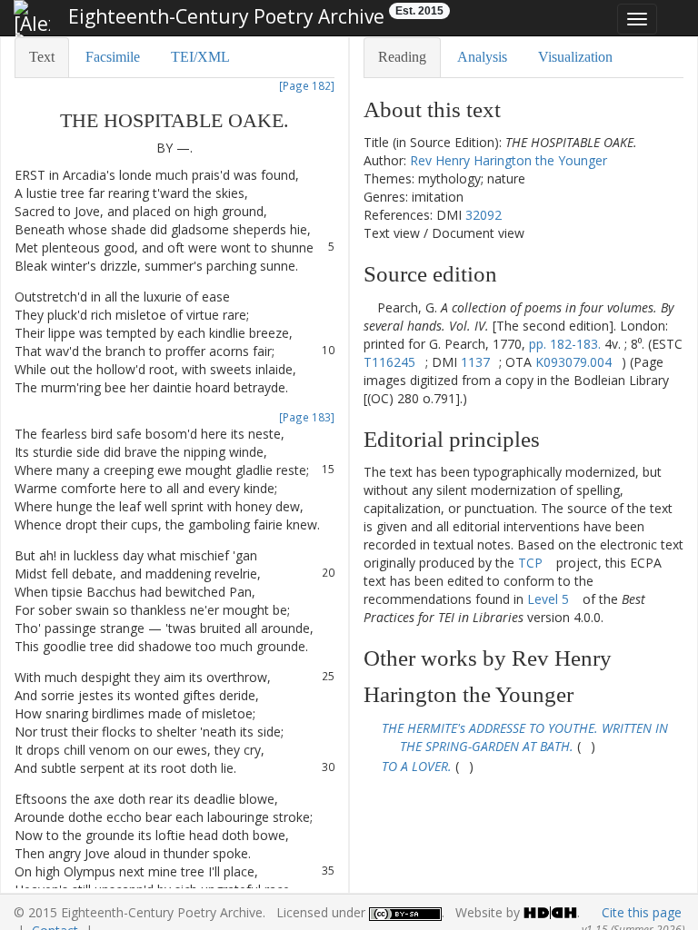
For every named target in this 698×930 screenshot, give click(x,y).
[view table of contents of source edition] (369, 307)
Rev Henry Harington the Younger (508, 160)
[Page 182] (306, 85)
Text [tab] (42, 56)
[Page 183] (306, 417)
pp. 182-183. (565, 343)
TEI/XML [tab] (200, 56)
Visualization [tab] (575, 56)
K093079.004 (573, 362)
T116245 (389, 362)
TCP (530, 562)
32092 (483, 214)
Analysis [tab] (482, 56)
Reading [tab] (402, 56)
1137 (475, 362)
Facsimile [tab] (112, 56)
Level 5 (548, 599)
